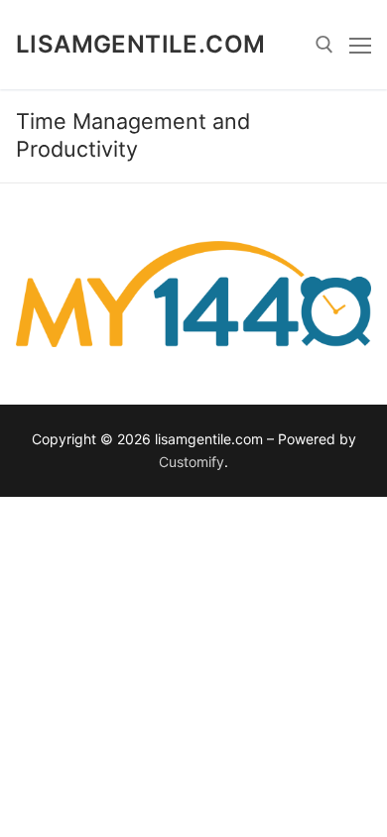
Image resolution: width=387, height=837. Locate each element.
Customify (191, 461)
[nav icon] (360, 44)
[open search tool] (324, 45)
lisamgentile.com (140, 44)
